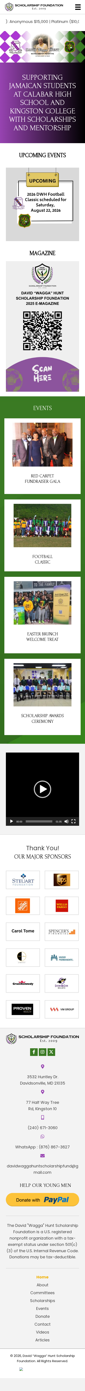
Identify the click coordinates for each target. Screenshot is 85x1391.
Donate (43, 1316)
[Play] (11, 821)
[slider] (39, 821)
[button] (42, 789)
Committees (42, 1292)
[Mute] (66, 821)
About (42, 1285)
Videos (42, 1332)
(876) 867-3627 (54, 1147)
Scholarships (42, 1300)
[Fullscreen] (73, 821)
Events (42, 1308)
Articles (42, 1340)
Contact (42, 1324)
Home (42, 1277)
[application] (42, 789)
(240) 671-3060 (43, 1127)
